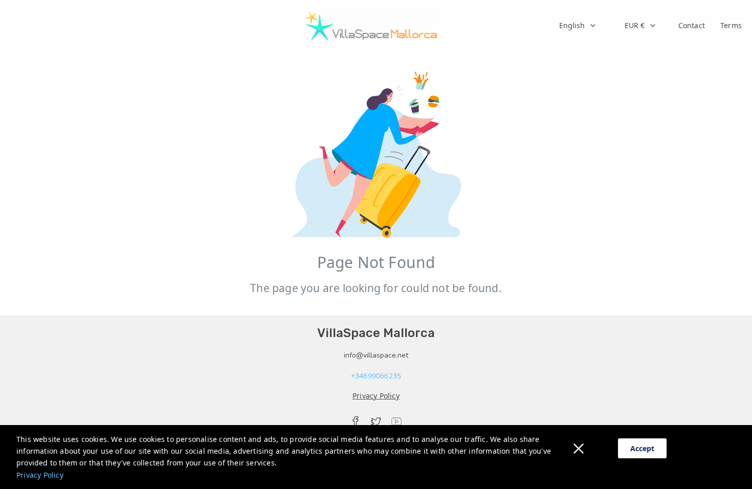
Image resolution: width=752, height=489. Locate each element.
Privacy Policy (39, 475)
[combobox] (578, 25)
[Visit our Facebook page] (355, 421)
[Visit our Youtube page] (396, 421)
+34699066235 (376, 376)
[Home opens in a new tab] (371, 25)
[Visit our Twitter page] (376, 421)
